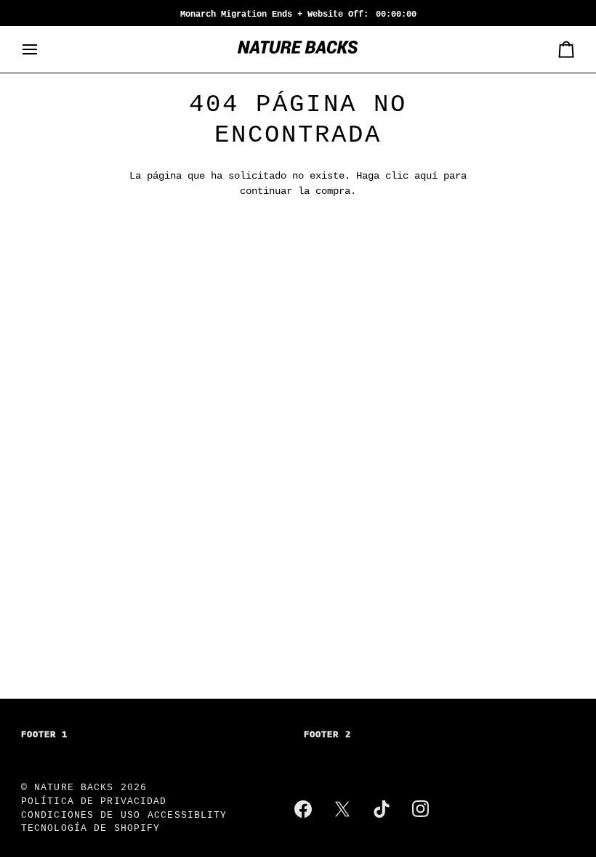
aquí (426, 176)
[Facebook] (303, 809)
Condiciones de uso (80, 816)
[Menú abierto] (43, 49)
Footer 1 (44, 735)
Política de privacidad (94, 802)
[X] (342, 809)
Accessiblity (187, 816)
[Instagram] (421, 809)
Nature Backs (77, 788)
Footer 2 (327, 735)
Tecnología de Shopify (91, 829)
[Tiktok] (381, 809)
